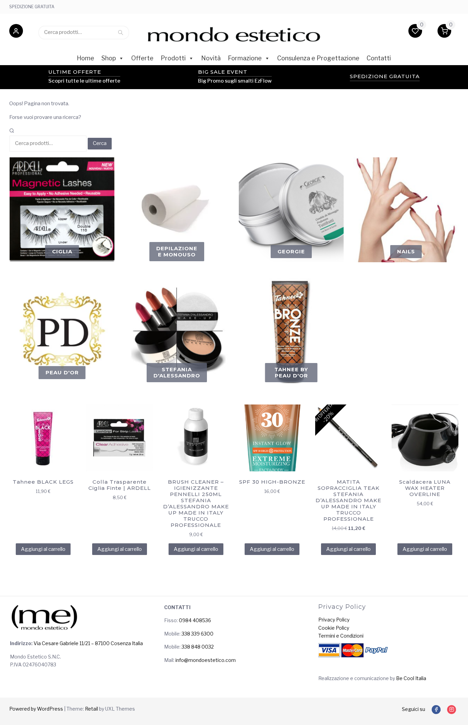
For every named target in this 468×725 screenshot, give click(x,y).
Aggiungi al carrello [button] (43, 549)
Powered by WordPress (36, 709)
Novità (211, 58)
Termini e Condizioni (341, 636)
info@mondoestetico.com (205, 660)
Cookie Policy (333, 628)
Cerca (120, 32)
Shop (108, 58)
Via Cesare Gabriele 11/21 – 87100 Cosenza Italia (88, 643)
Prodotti (173, 58)
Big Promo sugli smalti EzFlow (235, 81)
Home (85, 58)
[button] (16, 32)
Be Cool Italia (411, 678)
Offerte (142, 58)
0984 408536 (195, 620)
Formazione (245, 58)
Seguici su (413, 709)
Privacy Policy (333, 620)
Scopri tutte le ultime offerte (84, 81)
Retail (91, 709)
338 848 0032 (198, 647)
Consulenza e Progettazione (318, 58)
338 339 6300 (197, 634)
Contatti (379, 58)
